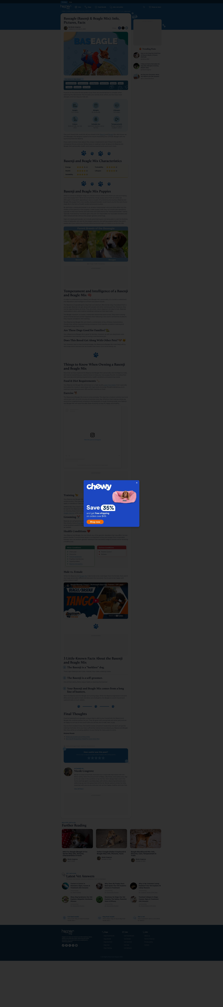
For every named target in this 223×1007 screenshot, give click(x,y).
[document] (111, 503)
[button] (137, 483)
